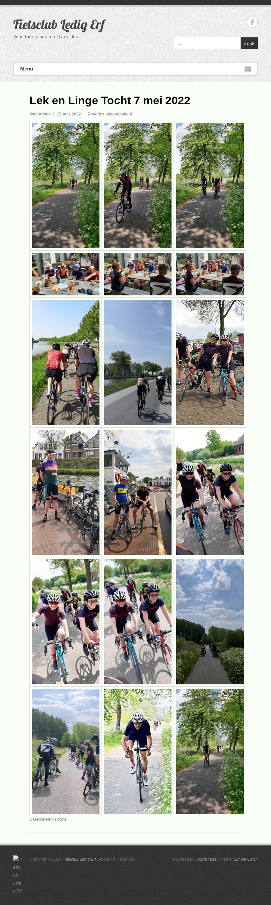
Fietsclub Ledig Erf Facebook (252, 22)
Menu (26, 68)
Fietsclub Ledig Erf (59, 24)
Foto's (60, 819)
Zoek (249, 43)
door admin (40, 114)
